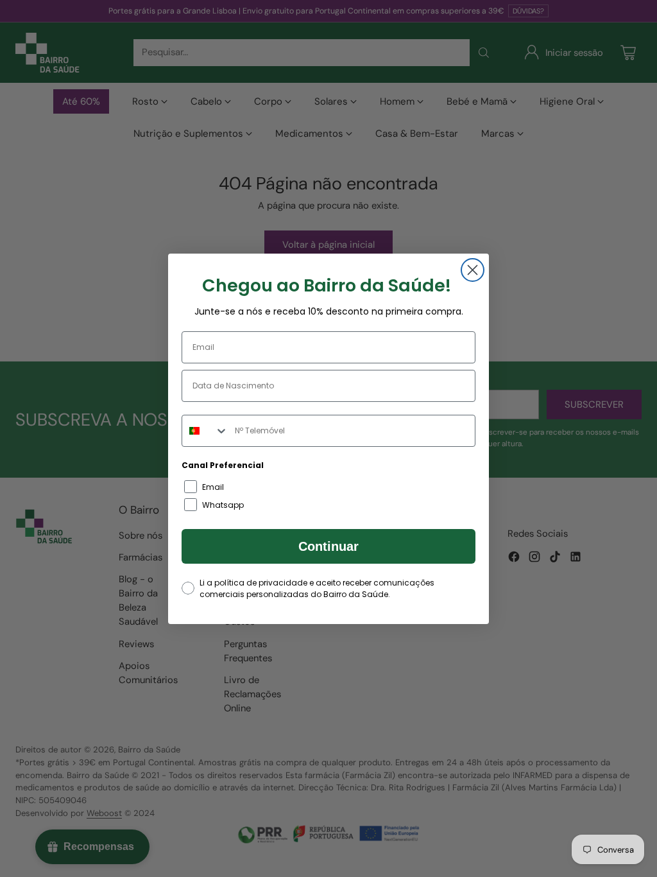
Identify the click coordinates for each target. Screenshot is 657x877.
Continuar (328, 546)
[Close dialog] (472, 270)
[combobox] (205, 430)
